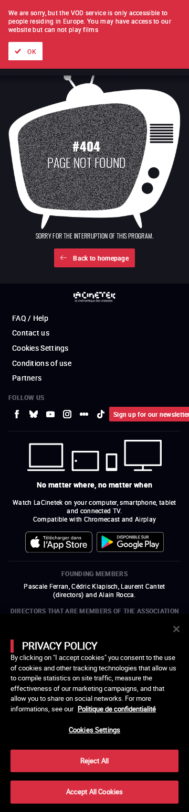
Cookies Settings (94, 729)
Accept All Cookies (94, 791)
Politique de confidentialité (117, 708)
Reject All (94, 760)
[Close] (176, 629)
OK (31, 51)
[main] (94, 713)
